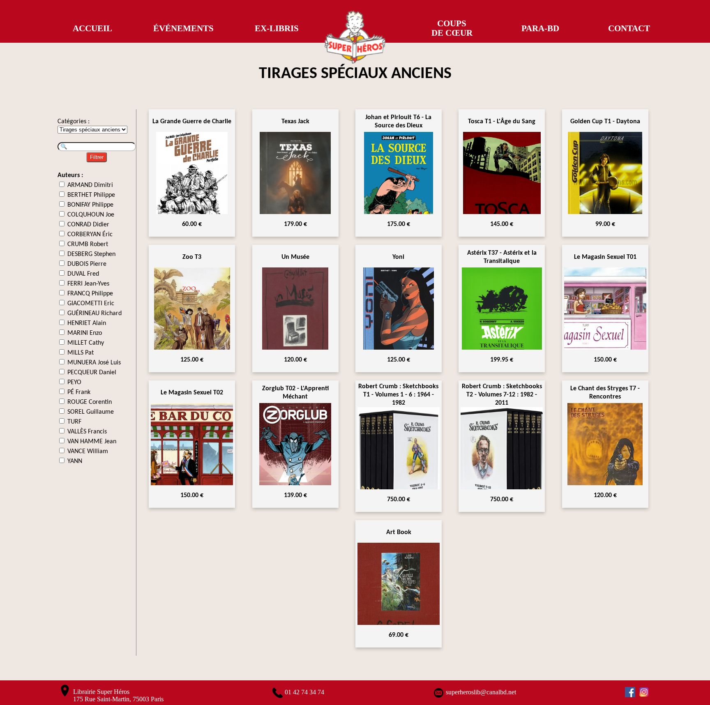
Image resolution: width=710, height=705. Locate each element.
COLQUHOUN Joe (90, 215)
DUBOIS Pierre (86, 264)
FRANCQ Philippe (90, 293)
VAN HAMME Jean (91, 441)
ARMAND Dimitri (90, 185)
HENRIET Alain (86, 323)
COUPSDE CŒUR (452, 28)
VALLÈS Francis (87, 432)
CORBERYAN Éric (90, 234)
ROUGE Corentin (89, 402)
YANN (74, 461)
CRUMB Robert (87, 244)
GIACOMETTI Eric (90, 303)
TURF (74, 422)
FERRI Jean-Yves (88, 284)
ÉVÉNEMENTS (183, 28)
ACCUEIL (92, 28)
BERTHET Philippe (91, 195)
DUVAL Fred (83, 274)
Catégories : (74, 121)
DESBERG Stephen (91, 254)
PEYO (74, 382)
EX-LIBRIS (277, 28)
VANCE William (87, 451)
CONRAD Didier (88, 224)
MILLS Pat (80, 353)
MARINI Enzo (84, 333)
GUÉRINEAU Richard (94, 313)
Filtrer (97, 157)
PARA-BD (540, 28)
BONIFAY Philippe (90, 205)
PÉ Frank (78, 392)
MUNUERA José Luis (94, 362)
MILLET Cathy (85, 343)
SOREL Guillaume (90, 412)
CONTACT (629, 28)
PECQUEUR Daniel (91, 372)
